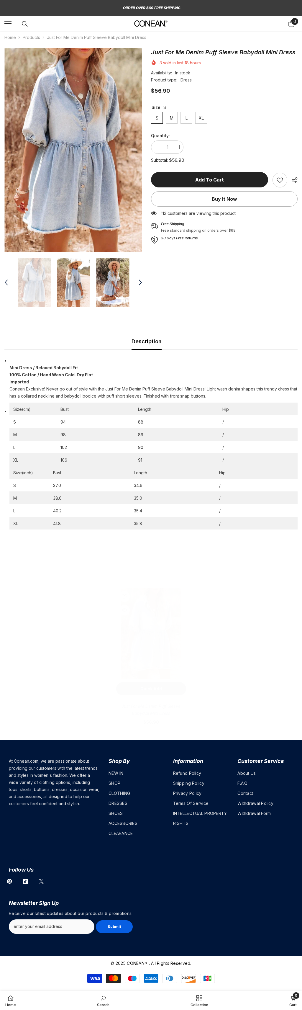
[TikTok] (25, 881)
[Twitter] (41, 881)
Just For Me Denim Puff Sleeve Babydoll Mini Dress (151, 710)
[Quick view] (124, 610)
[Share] (292, 180)
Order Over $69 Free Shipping (151, 8)
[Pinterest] (9, 881)
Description (147, 341)
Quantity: (160, 135)
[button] (6, 282)
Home (10, 37)
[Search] (24, 23)
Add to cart (209, 180)
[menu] (8, 23)
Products (31, 37)
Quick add (151, 688)
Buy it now (224, 199)
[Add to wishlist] (124, 596)
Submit (114, 926)
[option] (73, 150)
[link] (280, 180)
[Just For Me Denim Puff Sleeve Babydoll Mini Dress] (151, 633)
